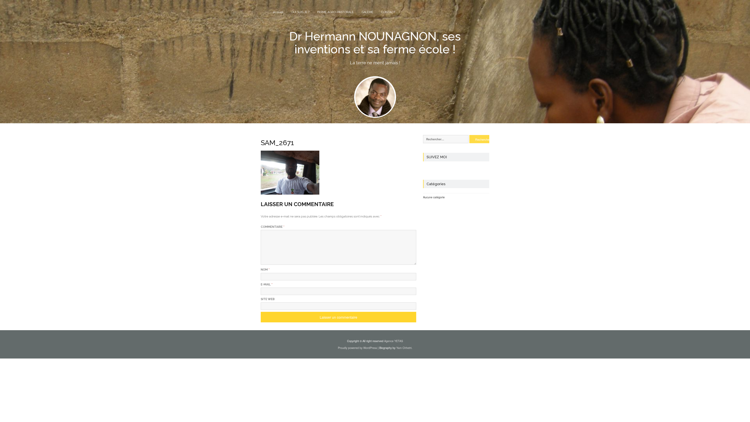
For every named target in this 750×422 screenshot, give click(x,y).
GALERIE (367, 12)
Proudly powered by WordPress (357, 348)
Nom (265, 269)
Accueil (278, 12)
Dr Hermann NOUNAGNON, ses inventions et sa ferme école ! (375, 43)
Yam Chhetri (404, 348)
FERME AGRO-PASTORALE (335, 12)
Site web (268, 299)
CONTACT (388, 12)
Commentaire (272, 227)
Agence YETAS (393, 341)
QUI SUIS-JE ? (300, 12)
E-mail (266, 284)
